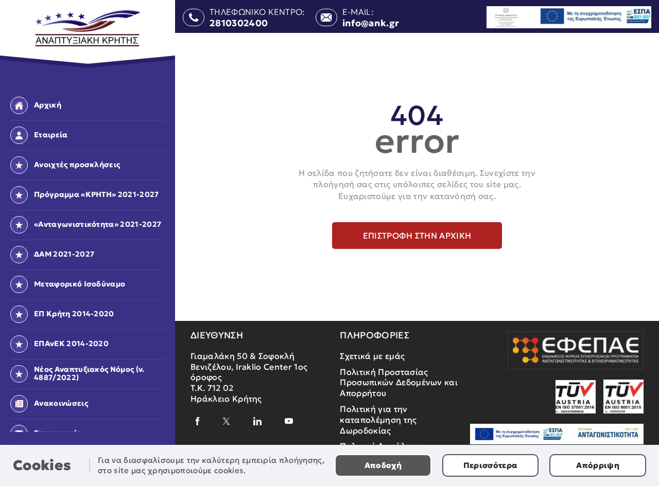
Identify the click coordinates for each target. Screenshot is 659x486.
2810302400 (239, 23)
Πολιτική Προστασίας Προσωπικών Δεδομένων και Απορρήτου (399, 383)
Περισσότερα (490, 465)
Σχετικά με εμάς (372, 356)
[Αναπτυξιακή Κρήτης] (88, 28)
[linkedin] (257, 421)
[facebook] (197, 421)
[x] (226, 421)
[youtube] (289, 421)
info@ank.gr (371, 23)
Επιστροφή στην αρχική (417, 235)
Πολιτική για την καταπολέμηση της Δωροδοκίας (378, 420)
